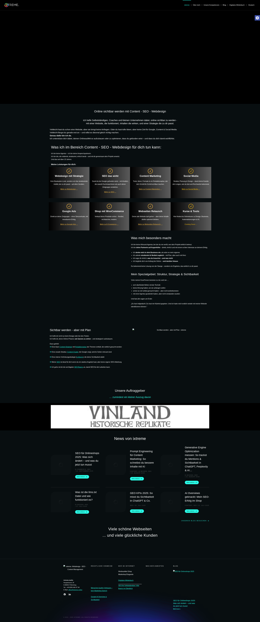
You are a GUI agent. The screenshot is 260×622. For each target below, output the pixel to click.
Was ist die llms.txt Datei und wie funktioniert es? (86, 496)
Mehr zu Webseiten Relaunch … (150, 224)
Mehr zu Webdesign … (69, 189)
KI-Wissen (143, 471)
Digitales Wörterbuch (125, 580)
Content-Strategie (66, 347)
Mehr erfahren (81, 477)
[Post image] (61, 465)
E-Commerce (80, 469)
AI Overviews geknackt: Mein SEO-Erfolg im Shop (197, 497)
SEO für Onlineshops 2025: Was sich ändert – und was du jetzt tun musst (87, 459)
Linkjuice (80, 357)
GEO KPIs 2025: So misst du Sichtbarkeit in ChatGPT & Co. (142, 497)
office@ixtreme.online (75, 590)
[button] (52, 417)
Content (134, 471)
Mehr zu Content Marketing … (150, 189)
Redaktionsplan (81, 347)
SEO (58, 362)
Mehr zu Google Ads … (69, 224)
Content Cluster (72, 352)
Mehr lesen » (177, 609)
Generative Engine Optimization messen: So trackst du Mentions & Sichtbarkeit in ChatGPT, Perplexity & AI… (196, 459)
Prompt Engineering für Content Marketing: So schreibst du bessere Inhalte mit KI (142, 459)
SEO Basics (78, 367)
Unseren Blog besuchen (194, 521)
